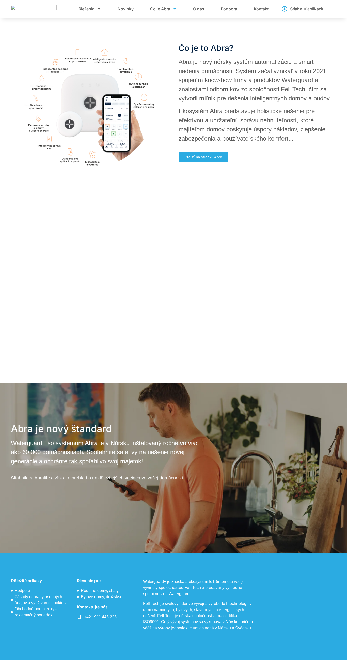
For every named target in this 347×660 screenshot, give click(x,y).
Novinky (126, 8)
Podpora (229, 8)
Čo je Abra (160, 8)
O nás (198, 8)
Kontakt (261, 8)
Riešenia (86, 8)
